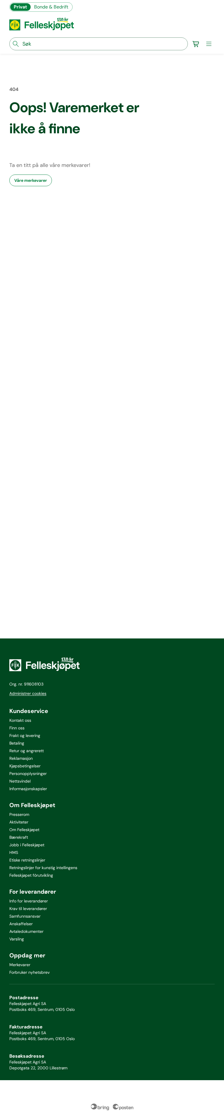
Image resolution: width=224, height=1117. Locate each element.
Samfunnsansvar (25, 916)
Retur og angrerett (26, 750)
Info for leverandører (28, 901)
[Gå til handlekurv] (196, 44)
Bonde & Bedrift (51, 7)
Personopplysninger (28, 773)
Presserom (19, 814)
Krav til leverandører (28, 908)
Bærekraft (18, 837)
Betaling (16, 743)
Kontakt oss (20, 720)
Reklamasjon (21, 758)
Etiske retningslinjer (27, 860)
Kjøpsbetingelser (25, 766)
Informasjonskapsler (28, 788)
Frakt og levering (24, 735)
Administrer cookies (27, 693)
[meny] (209, 44)
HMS (13, 852)
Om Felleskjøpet (24, 829)
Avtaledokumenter (26, 931)
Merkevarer (19, 964)
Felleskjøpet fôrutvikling (31, 875)
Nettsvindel (20, 781)
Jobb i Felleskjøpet (26, 844)
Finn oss (16, 728)
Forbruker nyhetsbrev (29, 972)
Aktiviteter (18, 822)
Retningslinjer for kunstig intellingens (43, 867)
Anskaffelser (21, 923)
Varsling (16, 939)
